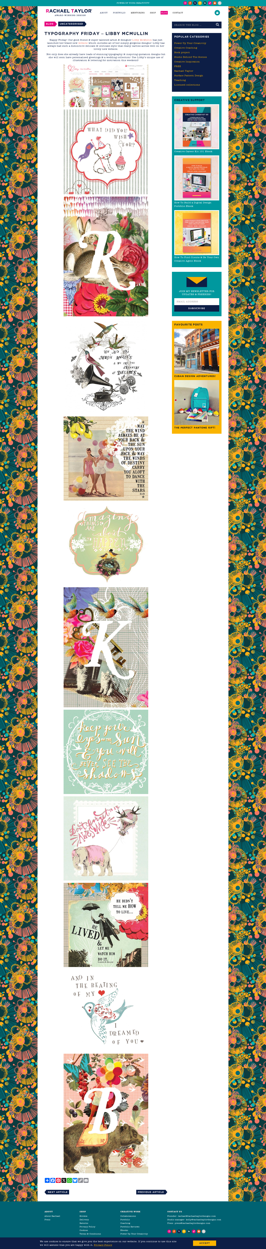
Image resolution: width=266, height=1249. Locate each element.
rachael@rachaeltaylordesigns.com (197, 1216)
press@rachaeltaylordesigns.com (192, 1223)
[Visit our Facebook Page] (190, 3)
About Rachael (52, 1216)
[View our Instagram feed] (185, 3)
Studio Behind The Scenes (190, 57)
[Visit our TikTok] (210, 3)
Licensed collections (187, 84)
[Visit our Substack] (215, 3)
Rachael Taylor (183, 71)
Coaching (125, 1223)
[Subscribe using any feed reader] (220, 3)
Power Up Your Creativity (190, 43)
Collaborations (128, 1216)
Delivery (84, 1219)
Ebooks (124, 1230)
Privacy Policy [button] (103, 1245)
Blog (164, 13)
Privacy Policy (87, 1227)
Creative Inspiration (187, 61)
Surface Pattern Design (188, 75)
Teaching (180, 80)
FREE (177, 66)
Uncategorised (71, 24)
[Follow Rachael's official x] (195, 3)
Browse (83, 1216)
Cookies (84, 1230)
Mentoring (138, 13)
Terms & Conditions (90, 1234)
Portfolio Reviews (129, 1227)
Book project (182, 52)
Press (47, 1219)
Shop (153, 13)
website (83, 43)
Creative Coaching (185, 47)
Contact (178, 13)
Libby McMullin (142, 40)
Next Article (58, 1192)
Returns (84, 1223)
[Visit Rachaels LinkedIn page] (205, 3)
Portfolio (125, 1219)
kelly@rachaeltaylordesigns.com (203, 1219)
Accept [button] (204, 1243)
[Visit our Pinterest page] (200, 3)
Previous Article (151, 1192)
